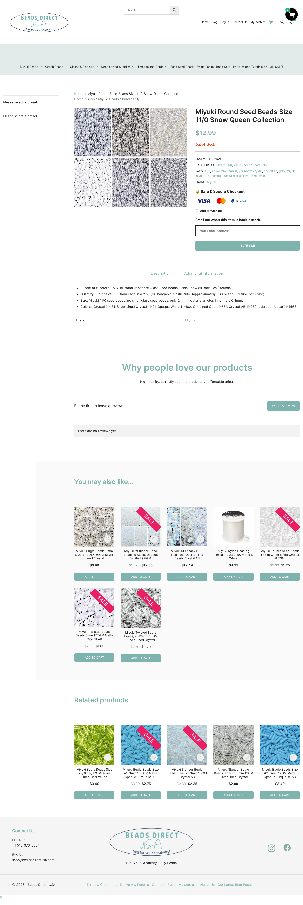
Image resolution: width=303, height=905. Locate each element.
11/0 (207, 171)
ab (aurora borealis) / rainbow (231, 171)
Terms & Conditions (102, 885)
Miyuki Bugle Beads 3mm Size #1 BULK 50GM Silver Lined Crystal (94, 554)
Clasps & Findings (82, 66)
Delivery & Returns (134, 885)
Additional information (203, 273)
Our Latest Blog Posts (235, 885)
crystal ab (270, 171)
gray (282, 171)
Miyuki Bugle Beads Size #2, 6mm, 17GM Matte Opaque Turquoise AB (280, 773)
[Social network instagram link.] (271, 845)
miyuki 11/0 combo (208, 175)
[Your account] (281, 22)
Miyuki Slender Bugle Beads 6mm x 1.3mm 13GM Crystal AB (187, 773)
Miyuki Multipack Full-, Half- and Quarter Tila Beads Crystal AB (187, 554)
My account (188, 885)
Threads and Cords (150, 66)
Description (161, 273)
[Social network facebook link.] (287, 845)
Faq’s (171, 885)
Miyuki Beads (29, 66)
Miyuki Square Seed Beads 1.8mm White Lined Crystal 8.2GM (279, 554)
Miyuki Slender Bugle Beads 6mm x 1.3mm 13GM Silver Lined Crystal (233, 773)
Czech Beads (54, 66)
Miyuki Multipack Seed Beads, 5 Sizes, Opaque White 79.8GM (140, 554)
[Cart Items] (272, 22)
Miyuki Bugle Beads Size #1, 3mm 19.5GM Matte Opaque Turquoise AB (141, 773)
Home (205, 22)
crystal (257, 171)
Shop (91, 99)
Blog (215, 22)
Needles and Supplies (115, 66)
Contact (158, 885)
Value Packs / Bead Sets (213, 66)
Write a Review (283, 406)
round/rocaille (231, 175)
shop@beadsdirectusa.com (33, 860)
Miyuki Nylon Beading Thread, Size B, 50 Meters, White (233, 554)
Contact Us (239, 22)
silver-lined (249, 175)
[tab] (161, 274)
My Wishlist (257, 22)
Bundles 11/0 (131, 99)
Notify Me (247, 245)
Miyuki (211, 182)
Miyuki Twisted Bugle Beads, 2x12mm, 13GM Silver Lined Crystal (140, 636)
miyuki (291, 171)
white (262, 175)
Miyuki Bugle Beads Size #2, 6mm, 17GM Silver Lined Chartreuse (94, 773)
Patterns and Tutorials (248, 66)
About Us (207, 885)
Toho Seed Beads (182, 66)
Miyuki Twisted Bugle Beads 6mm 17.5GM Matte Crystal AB (94, 635)
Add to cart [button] (94, 576)
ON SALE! (276, 66)
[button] (291, 14)
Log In (225, 22)
